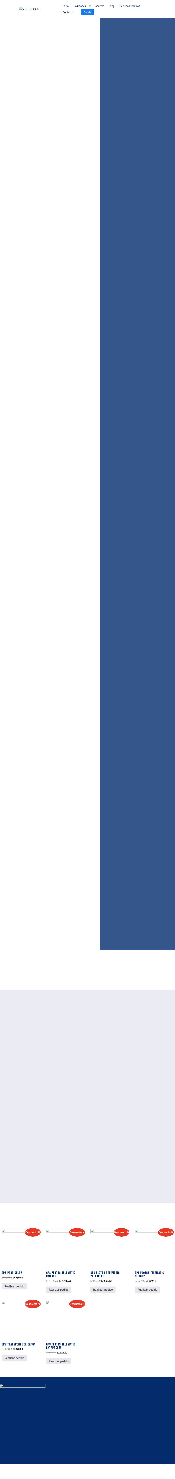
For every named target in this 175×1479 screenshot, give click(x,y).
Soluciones (80, 6)
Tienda (87, 12)
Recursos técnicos (130, 6)
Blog (112, 6)
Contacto (68, 12)
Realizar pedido (14, 1286)
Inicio (66, 6)
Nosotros (98, 6)
